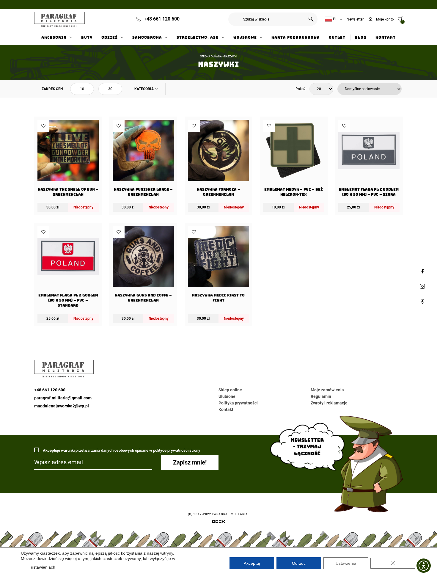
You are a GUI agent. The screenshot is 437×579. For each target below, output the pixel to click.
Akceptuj (252, 563)
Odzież (109, 37)
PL (334, 19)
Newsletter (355, 19)
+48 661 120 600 (162, 19)
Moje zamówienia (327, 389)
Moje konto (385, 19)
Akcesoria (54, 37)
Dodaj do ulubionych (43, 126)
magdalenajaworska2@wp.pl (61, 406)
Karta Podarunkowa (295, 37)
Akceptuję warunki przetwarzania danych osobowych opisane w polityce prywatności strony (121, 450)
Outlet (337, 37)
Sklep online (230, 389)
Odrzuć (299, 563)
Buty (86, 37)
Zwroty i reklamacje (329, 403)
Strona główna (211, 56)
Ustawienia (346, 563)
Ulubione (226, 396)
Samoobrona (147, 37)
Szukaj (310, 19)
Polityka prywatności (238, 403)
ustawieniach (43, 567)
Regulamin (321, 396)
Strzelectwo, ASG (198, 37)
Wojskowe (245, 37)
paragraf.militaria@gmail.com (63, 398)
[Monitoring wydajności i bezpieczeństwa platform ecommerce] (218, 522)
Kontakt (385, 37)
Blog (361, 37)
